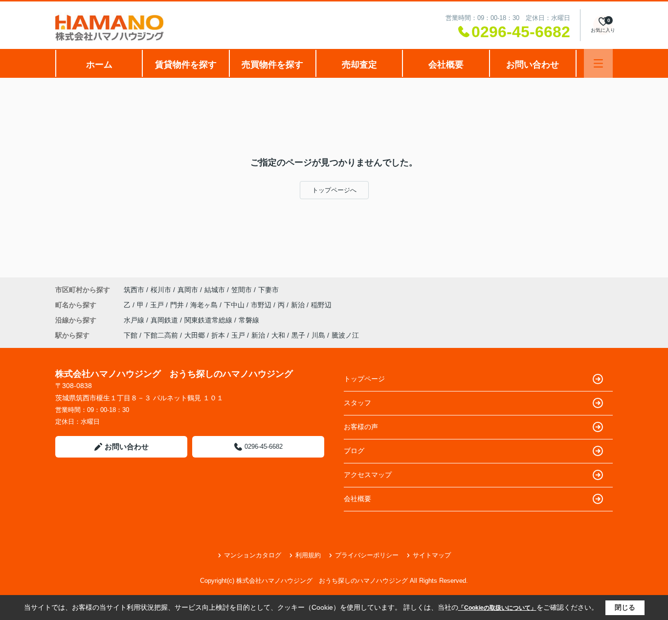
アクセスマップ (368, 475)
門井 (178, 305)
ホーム (99, 64)
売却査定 (359, 64)
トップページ (364, 379)
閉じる (625, 607)
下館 (130, 335)
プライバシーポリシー (367, 555)
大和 (278, 335)
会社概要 (446, 64)
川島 (318, 335)
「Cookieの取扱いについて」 (497, 607)
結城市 (214, 290)
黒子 (298, 335)
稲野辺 (321, 305)
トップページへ (334, 190)
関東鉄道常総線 (209, 320)
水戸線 (135, 320)
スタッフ (357, 403)
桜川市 (161, 290)
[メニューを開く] (598, 63)
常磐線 (249, 320)
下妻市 (268, 290)
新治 (299, 305)
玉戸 (158, 305)
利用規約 (308, 555)
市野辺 (262, 305)
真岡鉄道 (165, 320)
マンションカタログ (252, 555)
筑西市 (134, 290)
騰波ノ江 (345, 335)
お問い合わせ (532, 64)
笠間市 (241, 290)
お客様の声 (361, 427)
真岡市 (188, 290)
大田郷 (194, 335)
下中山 (235, 305)
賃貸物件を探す (186, 64)
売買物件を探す (272, 64)
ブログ (354, 451)
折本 (218, 335)
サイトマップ (432, 555)
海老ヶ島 (205, 305)
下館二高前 (161, 335)
